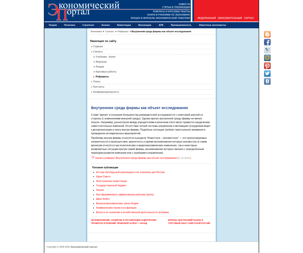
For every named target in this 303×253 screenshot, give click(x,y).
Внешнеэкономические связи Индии (117, 203)
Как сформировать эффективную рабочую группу (125, 194)
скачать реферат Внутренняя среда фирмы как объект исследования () (142, 158)
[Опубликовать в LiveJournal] (267, 50)
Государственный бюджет (111, 185)
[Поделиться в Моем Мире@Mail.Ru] (267, 58)
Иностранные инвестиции (111, 181)
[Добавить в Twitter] (267, 73)
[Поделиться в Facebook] (267, 42)
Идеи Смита (103, 176)
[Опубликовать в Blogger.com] (267, 34)
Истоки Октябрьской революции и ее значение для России (130, 172)
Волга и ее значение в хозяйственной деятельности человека (132, 212)
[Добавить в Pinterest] (267, 65)
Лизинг (100, 190)
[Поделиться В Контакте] (267, 81)
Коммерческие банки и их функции (116, 207)
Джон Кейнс (103, 198)
